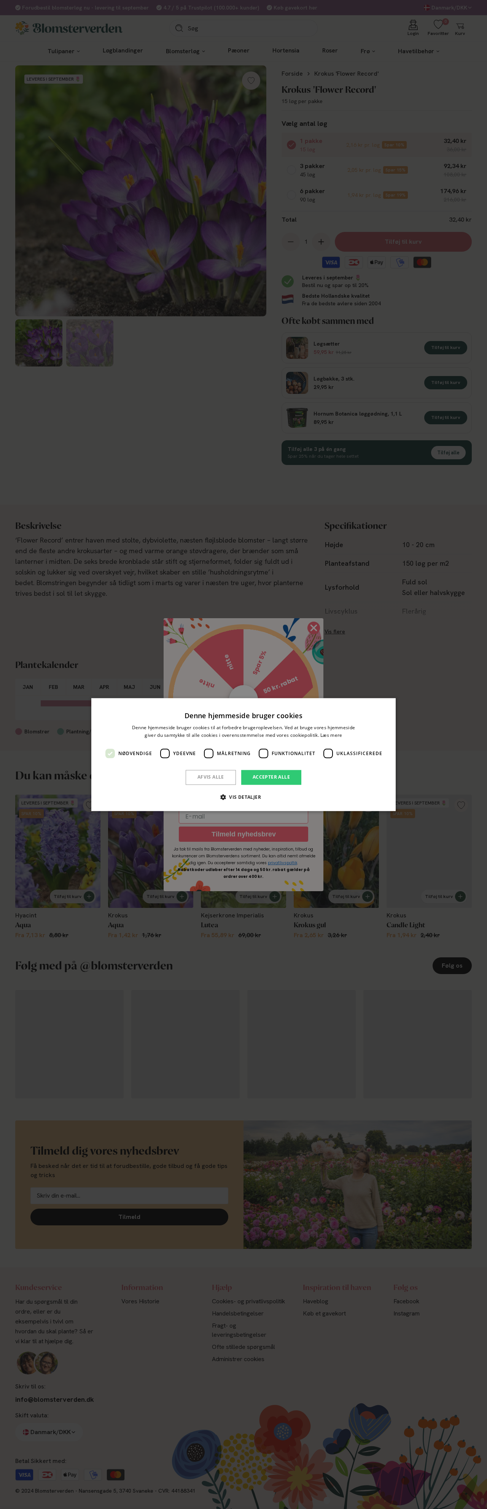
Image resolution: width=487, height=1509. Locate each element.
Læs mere (331, 735)
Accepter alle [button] (271, 777)
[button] (243, 796)
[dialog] (243, 754)
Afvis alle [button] (210, 777)
